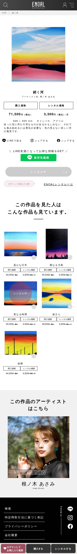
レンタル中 (38, 172)
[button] (34, 257)
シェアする (41, 140)
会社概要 (11, 535)
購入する (38, 548)
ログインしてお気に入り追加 (19, 184)
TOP (4, 12)
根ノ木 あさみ (47, 96)
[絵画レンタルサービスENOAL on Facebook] (70, 526)
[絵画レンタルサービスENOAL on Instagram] (70, 517)
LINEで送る (14, 140)
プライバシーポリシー (21, 526)
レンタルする (63, 548)
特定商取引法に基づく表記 (24, 517)
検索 (8, 508)
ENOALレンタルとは (58, 184)
